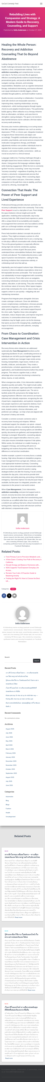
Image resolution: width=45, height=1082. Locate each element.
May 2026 (9, 741)
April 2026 (9, 745)
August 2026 (10, 729)
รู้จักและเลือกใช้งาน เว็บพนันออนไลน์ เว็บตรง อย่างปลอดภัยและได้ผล (21, 935)
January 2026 (10, 757)
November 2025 (11, 765)
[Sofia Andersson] (22, 613)
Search (7, 657)
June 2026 (9, 737)
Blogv (7, 804)
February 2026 (11, 753)
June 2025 (9, 785)
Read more (18, 917)
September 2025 (11, 773)
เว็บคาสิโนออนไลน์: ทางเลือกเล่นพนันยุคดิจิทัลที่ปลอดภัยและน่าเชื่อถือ (21, 1008)
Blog (13, 589)
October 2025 (10, 769)
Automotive (9, 796)
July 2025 (9, 781)
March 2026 (10, 749)
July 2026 (9, 733)
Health (8, 812)
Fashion (8, 808)
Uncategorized (10, 816)
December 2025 (11, 761)
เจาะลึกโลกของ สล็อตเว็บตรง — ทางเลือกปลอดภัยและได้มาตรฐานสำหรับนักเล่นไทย (22, 855)
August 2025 (10, 777)
